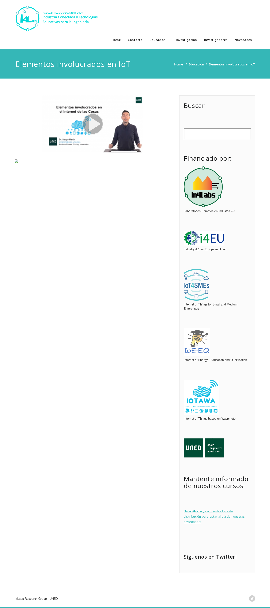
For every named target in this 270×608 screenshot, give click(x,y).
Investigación (186, 40)
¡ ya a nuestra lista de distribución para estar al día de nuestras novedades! (214, 516)
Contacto (135, 40)
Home (116, 40)
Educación (158, 40)
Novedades (243, 40)
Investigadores (215, 40)
